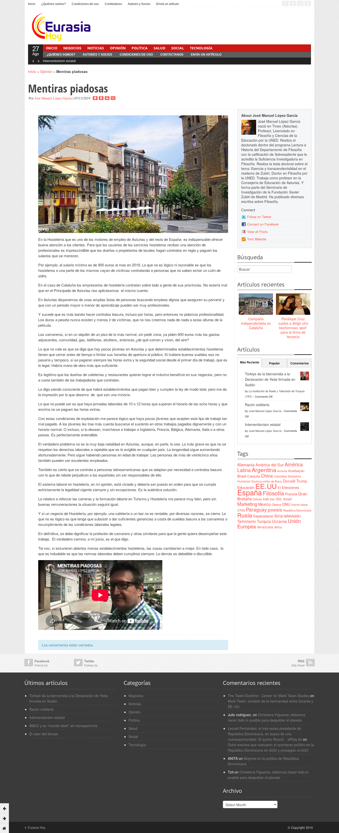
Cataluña (253, 476)
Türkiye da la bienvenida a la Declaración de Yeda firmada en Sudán (270, 379)
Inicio (31, 4)
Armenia (282, 471)
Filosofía (273, 493)
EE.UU (266, 486)
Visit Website (256, 239)
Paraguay (256, 509)
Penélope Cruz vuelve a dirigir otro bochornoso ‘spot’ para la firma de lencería (293, 327)
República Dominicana (297, 510)
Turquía (264, 521)
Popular (274, 363)
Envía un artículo (167, 4)
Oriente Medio (299, 505)
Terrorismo (246, 521)
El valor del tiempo (43, 733)
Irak (266, 498)
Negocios (72, 48)
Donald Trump (295, 480)
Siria (278, 516)
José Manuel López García (53, 98)
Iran (272, 499)
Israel (287, 498)
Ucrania (279, 521)
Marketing (247, 503)
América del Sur (269, 465)
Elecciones (290, 487)
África (278, 527)
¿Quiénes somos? (53, 4)
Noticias (95, 48)
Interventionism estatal (59, 61)
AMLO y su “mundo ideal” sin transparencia (63, 725)
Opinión (118, 48)
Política (140, 48)
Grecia (257, 499)
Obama (276, 505)
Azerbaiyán (296, 470)
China (267, 475)
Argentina (264, 470)
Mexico (264, 504)
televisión (292, 516)
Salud (159, 48)
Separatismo (263, 515)
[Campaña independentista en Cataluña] (256, 304)
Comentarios (299, 363)
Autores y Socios (139, 4)
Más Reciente (249, 362)
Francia (291, 493)
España (249, 492)
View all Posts (257, 231)
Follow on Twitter (259, 216)
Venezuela (265, 526)
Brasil (241, 476)
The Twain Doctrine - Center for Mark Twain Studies (268, 695)
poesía (275, 509)
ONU (286, 504)
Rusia (244, 515)
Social (177, 48)
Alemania (245, 465)
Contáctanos (113, 4)
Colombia (280, 476)
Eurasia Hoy (34, 827)
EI (279, 487)
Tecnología (201, 48)
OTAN (241, 510)
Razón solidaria (257, 404)
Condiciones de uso (85, 4)
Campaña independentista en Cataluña (256, 323)
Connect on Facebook (263, 224)
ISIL (279, 498)
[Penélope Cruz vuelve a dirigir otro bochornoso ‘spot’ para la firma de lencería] (293, 304)
